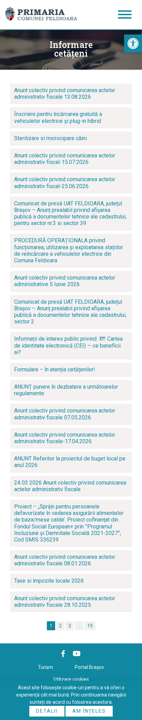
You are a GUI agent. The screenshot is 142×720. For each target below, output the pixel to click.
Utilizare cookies (71, 679)
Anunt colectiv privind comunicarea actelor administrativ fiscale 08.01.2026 (64, 560)
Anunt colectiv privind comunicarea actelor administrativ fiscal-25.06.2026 (64, 182)
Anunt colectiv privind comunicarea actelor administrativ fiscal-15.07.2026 (64, 158)
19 (90, 626)
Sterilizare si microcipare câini (50, 138)
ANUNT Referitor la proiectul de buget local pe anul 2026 (69, 461)
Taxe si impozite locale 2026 (49, 580)
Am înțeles (89, 711)
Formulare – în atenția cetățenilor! (54, 369)
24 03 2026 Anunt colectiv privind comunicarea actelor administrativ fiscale (70, 486)
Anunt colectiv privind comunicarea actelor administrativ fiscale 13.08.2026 (64, 93)
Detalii (47, 711)
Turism (45, 667)
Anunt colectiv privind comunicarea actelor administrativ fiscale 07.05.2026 (64, 413)
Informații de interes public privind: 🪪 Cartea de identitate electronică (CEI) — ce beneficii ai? (68, 345)
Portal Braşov (89, 667)
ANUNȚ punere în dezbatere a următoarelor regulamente (66, 390)
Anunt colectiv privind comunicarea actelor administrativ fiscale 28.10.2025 (64, 601)
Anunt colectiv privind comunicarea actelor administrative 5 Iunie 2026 (64, 281)
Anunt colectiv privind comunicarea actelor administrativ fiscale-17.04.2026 (64, 438)
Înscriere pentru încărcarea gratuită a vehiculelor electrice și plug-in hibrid (58, 117)
